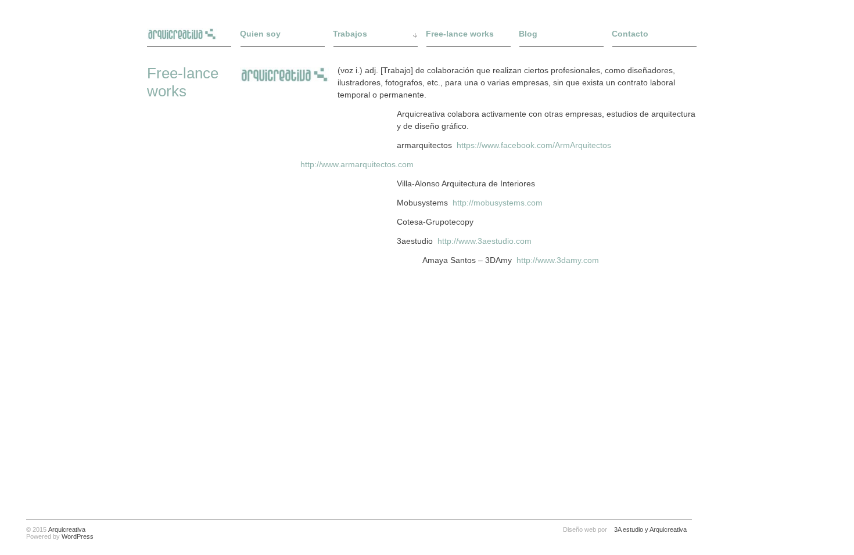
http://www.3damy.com (557, 260)
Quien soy (260, 33)
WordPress (78, 536)
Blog (528, 33)
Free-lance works (460, 33)
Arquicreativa (66, 529)
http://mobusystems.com (498, 202)
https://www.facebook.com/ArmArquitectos (534, 145)
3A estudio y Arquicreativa (650, 529)
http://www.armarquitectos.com (357, 164)
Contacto (630, 33)
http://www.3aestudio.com (485, 241)
